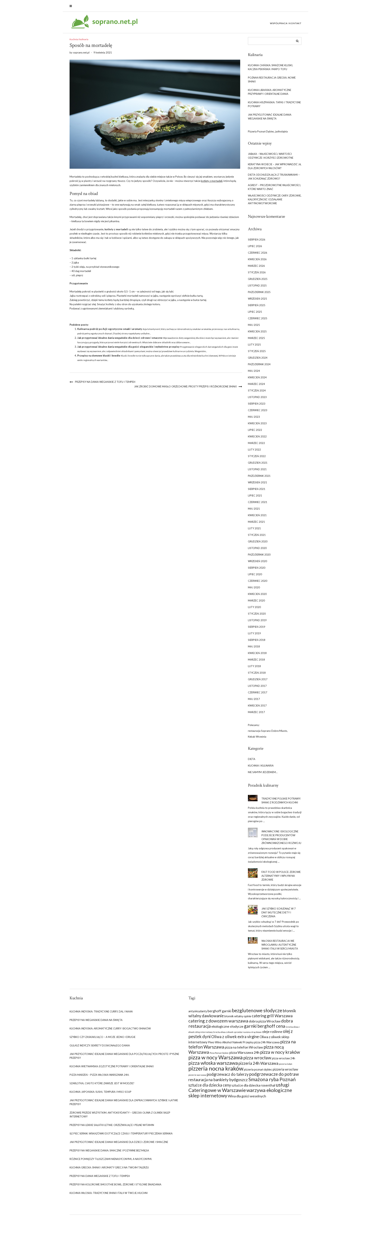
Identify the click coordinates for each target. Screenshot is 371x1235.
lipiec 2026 (255, 246)
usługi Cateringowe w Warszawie (238, 1087)
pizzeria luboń (285, 1064)
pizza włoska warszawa (213, 1063)
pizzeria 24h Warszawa (258, 1063)
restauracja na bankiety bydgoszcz (218, 1079)
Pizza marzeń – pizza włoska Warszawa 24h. (99, 1074)
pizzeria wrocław (285, 1069)
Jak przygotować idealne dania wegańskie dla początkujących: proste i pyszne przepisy (124, 1055)
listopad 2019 (257, 620)
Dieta (251, 759)
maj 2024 (254, 370)
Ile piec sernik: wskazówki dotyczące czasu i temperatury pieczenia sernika (121, 1133)
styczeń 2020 (257, 613)
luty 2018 (254, 666)
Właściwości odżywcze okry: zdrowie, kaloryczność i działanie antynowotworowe (274, 199)
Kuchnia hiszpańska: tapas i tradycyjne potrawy (274, 104)
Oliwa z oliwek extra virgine (235, 1036)
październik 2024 (259, 364)
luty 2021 (254, 528)
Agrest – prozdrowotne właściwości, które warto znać (274, 187)
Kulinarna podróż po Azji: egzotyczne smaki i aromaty (109, 328)
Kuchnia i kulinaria (79, 39)
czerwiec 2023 (257, 410)
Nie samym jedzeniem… (262, 772)
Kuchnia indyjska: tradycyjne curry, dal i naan (101, 1011)
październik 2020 (259, 554)
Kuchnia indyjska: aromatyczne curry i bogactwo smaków (110, 1028)
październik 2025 (259, 292)
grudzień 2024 (257, 357)
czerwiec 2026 (257, 252)
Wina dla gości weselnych (247, 1096)
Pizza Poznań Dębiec (219, 1053)
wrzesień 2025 (257, 298)
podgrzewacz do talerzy (227, 1074)
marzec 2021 (256, 521)
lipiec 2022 (255, 429)
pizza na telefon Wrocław (244, 1047)
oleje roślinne (272, 1031)
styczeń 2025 (257, 351)
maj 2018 (254, 646)
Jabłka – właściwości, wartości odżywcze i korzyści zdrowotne (270, 155)
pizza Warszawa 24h (244, 1052)
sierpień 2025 (256, 305)
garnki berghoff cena (264, 1026)
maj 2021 (254, 508)
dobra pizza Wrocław (265, 1021)
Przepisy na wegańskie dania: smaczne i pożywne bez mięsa (109, 1150)
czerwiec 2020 (257, 580)
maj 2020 (254, 587)
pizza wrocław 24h (283, 1058)
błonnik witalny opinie (237, 1016)
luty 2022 (254, 449)
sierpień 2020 (256, 567)
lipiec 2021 (255, 495)
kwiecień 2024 (257, 377)
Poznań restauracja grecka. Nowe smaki (272, 79)
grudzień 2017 (257, 679)
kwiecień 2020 (257, 593)
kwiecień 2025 (257, 331)
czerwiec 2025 (257, 318)
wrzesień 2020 (257, 561)
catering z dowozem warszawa (218, 1020)
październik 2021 (259, 475)
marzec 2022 (256, 443)
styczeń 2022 (257, 456)
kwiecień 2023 (257, 423)
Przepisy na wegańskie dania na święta (96, 1020)
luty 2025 (254, 344)
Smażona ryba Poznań (272, 1079)
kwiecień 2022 (257, 436)
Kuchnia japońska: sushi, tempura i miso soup (100, 1091)
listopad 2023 (257, 397)
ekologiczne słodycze (227, 1026)
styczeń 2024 (257, 390)
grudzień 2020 (257, 541)
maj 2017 (254, 699)
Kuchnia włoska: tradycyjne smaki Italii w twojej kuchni (109, 1192)
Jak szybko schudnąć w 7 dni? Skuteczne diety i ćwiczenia (278, 912)
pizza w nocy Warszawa (215, 1057)
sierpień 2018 (256, 639)
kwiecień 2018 (257, 653)
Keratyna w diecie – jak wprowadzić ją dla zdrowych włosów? (274, 166)
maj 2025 (254, 324)
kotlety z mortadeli (211, 180)
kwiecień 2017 (257, 705)
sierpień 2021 (256, 488)
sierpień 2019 (256, 626)
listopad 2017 (257, 685)
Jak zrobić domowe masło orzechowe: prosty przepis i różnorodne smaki (185, 386)
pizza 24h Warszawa (267, 1042)
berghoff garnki (219, 1011)
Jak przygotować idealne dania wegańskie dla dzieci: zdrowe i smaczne (120, 337)
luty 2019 (254, 633)
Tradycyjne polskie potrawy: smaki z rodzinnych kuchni (281, 800)
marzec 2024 (256, 383)
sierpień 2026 (256, 239)
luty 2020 (254, 607)
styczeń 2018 (257, 672)
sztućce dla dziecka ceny (209, 1085)
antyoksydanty (197, 1011)
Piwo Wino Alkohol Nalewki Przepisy (231, 1042)
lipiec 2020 (255, 574)
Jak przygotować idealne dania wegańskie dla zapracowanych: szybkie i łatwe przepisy (124, 1102)
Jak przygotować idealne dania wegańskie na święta (269, 116)
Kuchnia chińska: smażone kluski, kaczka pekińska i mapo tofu (270, 67)
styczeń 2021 (257, 534)
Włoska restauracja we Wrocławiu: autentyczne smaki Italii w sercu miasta (279, 944)
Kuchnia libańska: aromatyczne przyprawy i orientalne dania (269, 91)
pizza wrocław (257, 1057)
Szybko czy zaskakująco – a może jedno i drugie (102, 1036)
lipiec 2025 (255, 311)
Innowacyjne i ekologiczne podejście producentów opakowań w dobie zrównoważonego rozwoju (281, 837)
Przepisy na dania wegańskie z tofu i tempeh (105, 381)
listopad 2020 (257, 548)
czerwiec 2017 (257, 692)
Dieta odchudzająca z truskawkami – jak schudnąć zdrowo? (274, 176)
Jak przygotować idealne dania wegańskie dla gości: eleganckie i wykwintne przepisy (128, 346)
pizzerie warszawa (197, 1075)
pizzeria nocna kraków (215, 1068)
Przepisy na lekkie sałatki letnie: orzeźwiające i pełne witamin (112, 1125)
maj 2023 (254, 416)
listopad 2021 (257, 469)
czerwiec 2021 (257, 502)
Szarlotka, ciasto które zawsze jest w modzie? (102, 1083)
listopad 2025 (257, 285)
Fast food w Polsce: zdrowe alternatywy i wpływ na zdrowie (281, 875)
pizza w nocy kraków (280, 1052)
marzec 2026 (256, 265)
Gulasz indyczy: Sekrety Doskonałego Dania (100, 1045)
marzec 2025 (256, 338)
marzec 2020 (256, 600)
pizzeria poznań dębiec (258, 1069)
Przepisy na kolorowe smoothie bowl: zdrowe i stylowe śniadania (115, 1184)
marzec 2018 (256, 659)
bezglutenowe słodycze (257, 1010)
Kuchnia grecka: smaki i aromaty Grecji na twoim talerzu (109, 1167)
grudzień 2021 (257, 462)
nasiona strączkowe (252, 1032)
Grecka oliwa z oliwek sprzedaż (228, 1032)
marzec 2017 (256, 712)
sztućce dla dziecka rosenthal (253, 1085)
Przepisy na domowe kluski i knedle (98, 355)
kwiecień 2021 (257, 515)
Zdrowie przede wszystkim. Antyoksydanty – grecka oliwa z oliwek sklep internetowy (120, 1114)
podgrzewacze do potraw (274, 1074)
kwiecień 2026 (257, 259)
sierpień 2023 (256, 403)
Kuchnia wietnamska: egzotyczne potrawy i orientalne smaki (112, 1066)
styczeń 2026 (257, 272)
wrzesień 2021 (257, 482)
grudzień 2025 (257, 278)
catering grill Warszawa (272, 1015)
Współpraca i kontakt (285, 23)
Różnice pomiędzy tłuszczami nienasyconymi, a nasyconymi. (111, 1158)
